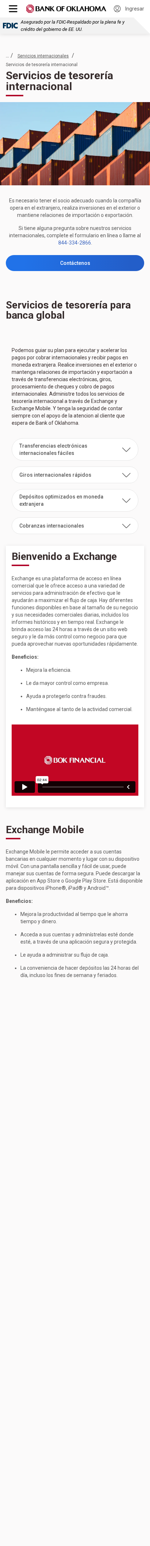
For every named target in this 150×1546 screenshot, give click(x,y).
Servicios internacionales (43, 55)
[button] (75, 449)
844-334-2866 (74, 243)
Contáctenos (75, 263)
